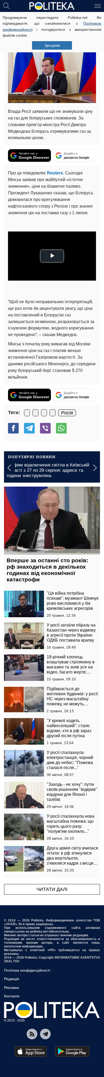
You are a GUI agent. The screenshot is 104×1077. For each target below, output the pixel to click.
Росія (67, 412)
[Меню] (97, 5)
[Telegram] (29, 428)
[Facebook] (13, 428)
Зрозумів (52, 45)
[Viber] (45, 428)
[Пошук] (6, 5)
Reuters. (55, 173)
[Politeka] (52, 6)
